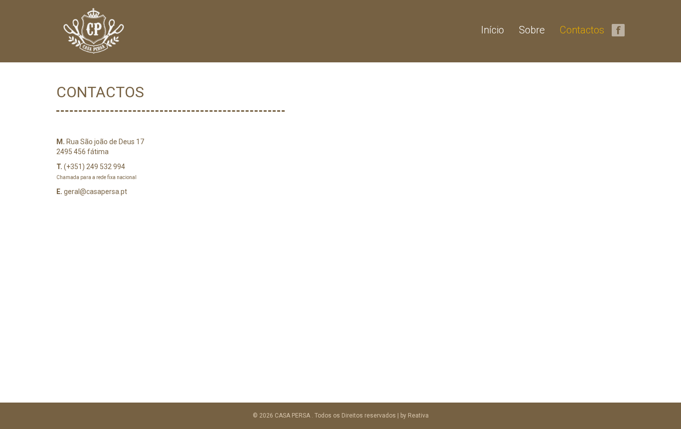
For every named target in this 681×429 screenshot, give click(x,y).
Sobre (532, 30)
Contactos (582, 30)
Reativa (418, 415)
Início (492, 30)
